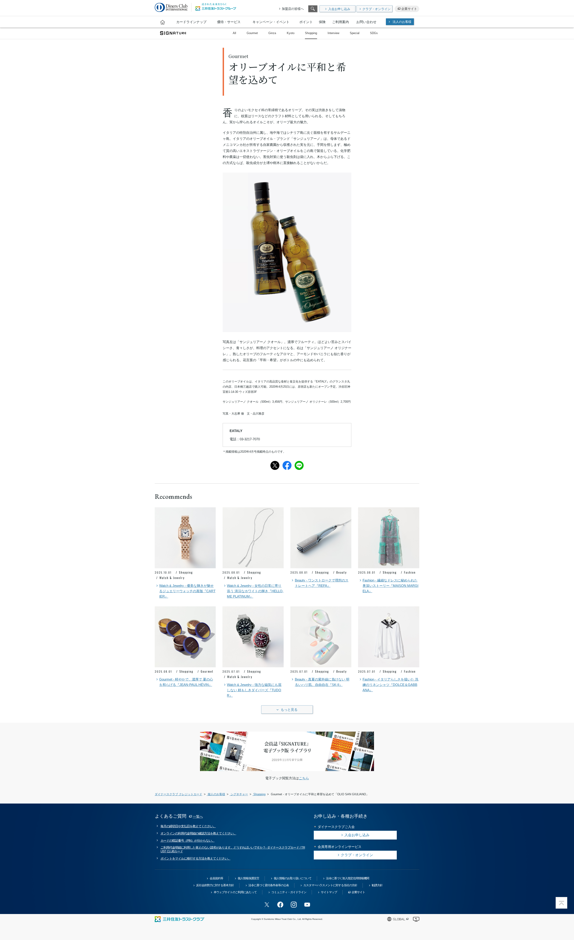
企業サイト (409, 9)
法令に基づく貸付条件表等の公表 (268, 885)
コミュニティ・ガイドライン (288, 892)
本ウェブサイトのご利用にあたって (235, 892)
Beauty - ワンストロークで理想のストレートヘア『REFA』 (321, 583)
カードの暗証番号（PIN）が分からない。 (188, 840)
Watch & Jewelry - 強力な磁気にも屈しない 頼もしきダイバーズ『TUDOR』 (254, 690)
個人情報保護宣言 (248, 878)
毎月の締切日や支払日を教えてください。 (188, 826)
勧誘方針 (377, 885)
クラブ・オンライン (376, 9)
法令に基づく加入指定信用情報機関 (347, 878)
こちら (304, 778)
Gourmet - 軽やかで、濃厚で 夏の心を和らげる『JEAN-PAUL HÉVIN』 (186, 682)
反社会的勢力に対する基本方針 (215, 885)
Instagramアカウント (293, 904)
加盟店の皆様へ (293, 9)
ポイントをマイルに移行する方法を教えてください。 (195, 858)
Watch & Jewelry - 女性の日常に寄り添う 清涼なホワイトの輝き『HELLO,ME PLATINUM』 (255, 591)
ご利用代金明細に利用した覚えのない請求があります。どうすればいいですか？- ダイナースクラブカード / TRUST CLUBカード (233, 849)
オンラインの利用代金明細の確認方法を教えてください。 (198, 833)
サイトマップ (329, 892)
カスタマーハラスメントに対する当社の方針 (330, 885)
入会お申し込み (339, 9)
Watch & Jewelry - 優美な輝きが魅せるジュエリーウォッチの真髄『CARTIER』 (187, 591)
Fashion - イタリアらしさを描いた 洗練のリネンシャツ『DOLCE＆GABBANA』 (390, 684)
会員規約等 (216, 878)
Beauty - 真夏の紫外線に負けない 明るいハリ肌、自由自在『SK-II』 (322, 682)
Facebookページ (280, 904)
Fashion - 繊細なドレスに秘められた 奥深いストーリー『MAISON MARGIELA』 (390, 585)
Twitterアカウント (266, 904)
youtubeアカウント (307, 904)
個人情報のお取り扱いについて (292, 878)
